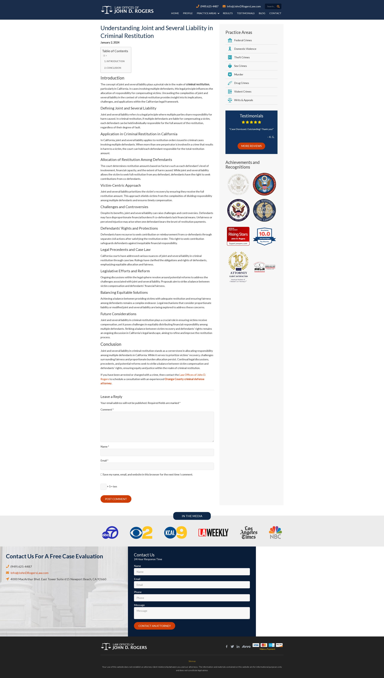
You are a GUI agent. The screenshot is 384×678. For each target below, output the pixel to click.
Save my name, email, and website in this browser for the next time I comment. (148, 474)
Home (175, 13)
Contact (275, 13)
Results (228, 13)
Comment (107, 409)
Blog (262, 13)
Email (104, 460)
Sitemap (192, 661)
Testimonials (246, 13)
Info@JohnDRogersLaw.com (244, 6)
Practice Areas (206, 13)
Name (104, 446)
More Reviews (251, 146)
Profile (188, 13)
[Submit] (278, 6)
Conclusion (113, 67)
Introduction (115, 61)
